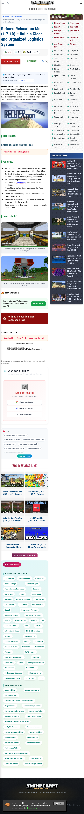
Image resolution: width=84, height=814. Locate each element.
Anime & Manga (10, 584)
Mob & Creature (29, 636)
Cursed (7, 610)
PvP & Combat (30, 652)
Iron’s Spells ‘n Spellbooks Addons (16, 753)
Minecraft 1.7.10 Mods (12, 440)
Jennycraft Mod (59, 134)
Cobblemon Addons (32, 690)
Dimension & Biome (11, 615)
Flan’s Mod (58, 100)
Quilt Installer (74, 31)
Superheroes (9, 668)
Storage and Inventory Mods (28, 444)
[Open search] (81, 2)
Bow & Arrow (36, 594)
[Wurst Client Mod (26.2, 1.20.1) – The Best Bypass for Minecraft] (59, 272)
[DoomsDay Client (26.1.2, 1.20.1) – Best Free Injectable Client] (59, 298)
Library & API (9, 578)
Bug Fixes (8, 599)
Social (21, 662)
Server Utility (9, 662)
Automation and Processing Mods (16, 435)
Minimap (8, 636)
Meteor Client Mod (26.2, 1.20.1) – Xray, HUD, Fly (73, 247)
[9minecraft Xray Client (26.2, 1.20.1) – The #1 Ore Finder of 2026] (59, 193)
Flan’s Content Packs (34, 716)
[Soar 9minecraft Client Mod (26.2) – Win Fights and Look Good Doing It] (59, 236)
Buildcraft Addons (36, 732)
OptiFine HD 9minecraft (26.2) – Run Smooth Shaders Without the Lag (74, 165)
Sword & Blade (31, 668)
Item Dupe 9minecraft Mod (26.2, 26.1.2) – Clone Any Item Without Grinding (72, 207)
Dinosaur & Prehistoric (33, 615)
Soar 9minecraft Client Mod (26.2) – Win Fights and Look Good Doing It (74, 235)
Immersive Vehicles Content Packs (17, 722)
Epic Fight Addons (11, 695)
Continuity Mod (59, 138)
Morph (26, 641)
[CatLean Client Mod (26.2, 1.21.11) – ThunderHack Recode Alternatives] (59, 285)
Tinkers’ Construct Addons (14, 732)
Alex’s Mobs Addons (12, 743)
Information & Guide (12, 631)
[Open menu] (2, 2)
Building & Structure (23, 599)
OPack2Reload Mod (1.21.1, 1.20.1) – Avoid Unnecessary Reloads (36, 519)
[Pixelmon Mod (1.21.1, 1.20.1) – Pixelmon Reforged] (36, 480)
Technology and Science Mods (14, 448)
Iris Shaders (58, 51)
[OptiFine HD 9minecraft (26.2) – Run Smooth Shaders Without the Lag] (59, 165)
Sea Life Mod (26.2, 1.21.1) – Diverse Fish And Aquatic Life (36, 546)
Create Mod (74, 59)
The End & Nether (35, 673)
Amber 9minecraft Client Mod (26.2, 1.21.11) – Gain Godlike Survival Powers (73, 222)
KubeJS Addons (36, 758)
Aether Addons (32, 737)
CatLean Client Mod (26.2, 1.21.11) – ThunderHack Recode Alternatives (74, 285)
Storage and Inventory (36, 662)
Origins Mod (58, 89)
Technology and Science (13, 673)
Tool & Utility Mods (35, 448)
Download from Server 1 (13, 338)
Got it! (58, 804)
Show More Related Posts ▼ (24, 555)
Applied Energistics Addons (14, 711)
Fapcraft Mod (74, 130)
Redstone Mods (10, 444)
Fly (43, 620)
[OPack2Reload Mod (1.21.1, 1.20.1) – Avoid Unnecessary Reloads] (36, 507)
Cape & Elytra (39, 599)
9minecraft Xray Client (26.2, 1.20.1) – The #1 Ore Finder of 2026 (74, 192)
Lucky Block (74, 51)
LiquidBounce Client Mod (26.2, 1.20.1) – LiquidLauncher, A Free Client (74, 259)
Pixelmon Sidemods (12, 716)
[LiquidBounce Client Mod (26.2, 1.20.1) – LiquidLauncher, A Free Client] (59, 260)
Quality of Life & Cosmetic (14, 657)
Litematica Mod (75, 82)
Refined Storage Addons (33, 764)
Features (32, 61)
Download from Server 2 (34, 338)
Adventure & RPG (24, 578)
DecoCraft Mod (59, 93)
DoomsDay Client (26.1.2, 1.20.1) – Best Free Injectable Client (74, 297)
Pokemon (8, 652)
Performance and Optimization (33, 647)
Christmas (23, 605)
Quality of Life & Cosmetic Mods (34, 440)
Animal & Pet (39, 578)
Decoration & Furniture (29, 610)
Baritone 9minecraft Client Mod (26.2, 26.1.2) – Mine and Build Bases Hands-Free (74, 179)
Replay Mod (58, 106)
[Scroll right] (46, 61)
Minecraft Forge (60, 23)
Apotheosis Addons (33, 743)
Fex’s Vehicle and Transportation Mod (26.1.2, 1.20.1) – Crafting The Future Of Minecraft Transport (12, 546)
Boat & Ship (9, 594)
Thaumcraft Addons (34, 727)
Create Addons (10, 690)
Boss (22, 594)
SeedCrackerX (59, 130)
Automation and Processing (14, 589)
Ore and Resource (11, 647)
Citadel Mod (58, 117)
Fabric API (57, 27)
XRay (41, 678)
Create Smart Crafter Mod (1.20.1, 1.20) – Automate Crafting (12, 493)
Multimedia (39, 641)
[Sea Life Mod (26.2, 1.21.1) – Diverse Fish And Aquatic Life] (36, 533)
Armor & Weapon (32, 584)
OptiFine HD (74, 27)
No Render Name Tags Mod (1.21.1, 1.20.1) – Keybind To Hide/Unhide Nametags (12, 519)
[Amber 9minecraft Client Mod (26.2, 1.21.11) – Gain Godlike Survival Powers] (59, 222)
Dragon (7, 620)
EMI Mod (73, 44)
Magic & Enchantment (33, 631)
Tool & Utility (29, 678)
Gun (26, 626)
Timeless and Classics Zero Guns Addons (19, 700)
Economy (34, 620)
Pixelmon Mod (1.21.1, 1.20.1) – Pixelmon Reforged (36, 493)
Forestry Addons (10, 737)
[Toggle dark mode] (8, 3)
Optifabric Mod (59, 76)
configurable (20, 182)
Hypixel (38, 626)
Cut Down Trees (37, 605)
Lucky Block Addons (12, 727)
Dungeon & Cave (20, 620)
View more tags (24, 456)
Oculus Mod (74, 55)
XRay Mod (57, 65)
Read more (32, 808)
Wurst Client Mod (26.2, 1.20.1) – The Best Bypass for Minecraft (74, 272)
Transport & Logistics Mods (14, 452)
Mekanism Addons (11, 764)
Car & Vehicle (9, 605)
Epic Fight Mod (75, 69)
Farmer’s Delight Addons (32, 706)
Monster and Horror (11, 641)
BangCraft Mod (75, 134)
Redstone (35, 657)
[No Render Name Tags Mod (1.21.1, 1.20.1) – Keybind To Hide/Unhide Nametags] (12, 507)
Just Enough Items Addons (14, 758)
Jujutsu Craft (74, 65)
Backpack (36, 589)
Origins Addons (10, 706)
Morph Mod (74, 106)
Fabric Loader (75, 23)
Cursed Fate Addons (36, 711)
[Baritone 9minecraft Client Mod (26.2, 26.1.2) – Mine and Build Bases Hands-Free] (59, 179)
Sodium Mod (58, 55)
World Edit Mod (75, 89)
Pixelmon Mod (59, 37)
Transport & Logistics (12, 678)
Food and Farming (11, 626)
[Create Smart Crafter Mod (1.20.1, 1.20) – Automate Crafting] (12, 480)
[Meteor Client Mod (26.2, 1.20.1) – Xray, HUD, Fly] (59, 248)
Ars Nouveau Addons (12, 748)
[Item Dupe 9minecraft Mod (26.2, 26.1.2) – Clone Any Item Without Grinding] (59, 207)
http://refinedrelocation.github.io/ (17, 152)
